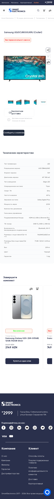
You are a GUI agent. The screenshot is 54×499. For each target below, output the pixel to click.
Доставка (33, 479)
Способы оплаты (36, 456)
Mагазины (14, 2)
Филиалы (5, 465)
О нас (4, 456)
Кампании (5, 2)
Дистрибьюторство (10, 474)
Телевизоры (40, 18)
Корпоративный (26, 2)
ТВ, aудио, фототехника (24, 18)
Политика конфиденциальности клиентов (38, 471)
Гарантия (6, 469)
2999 (48, 2)
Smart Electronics (7, 18)
